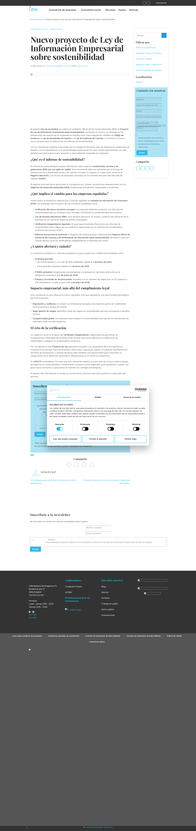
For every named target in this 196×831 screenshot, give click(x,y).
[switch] (85, 429)
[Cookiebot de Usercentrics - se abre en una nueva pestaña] (137, 389)
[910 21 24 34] (152, 3)
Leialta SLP (82, 66)
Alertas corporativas (146, 47)
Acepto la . (100, 541)
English (153, 11)
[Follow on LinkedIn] (144, 3)
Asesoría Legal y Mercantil (47, 29)
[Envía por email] (84, 464)
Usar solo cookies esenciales (65, 439)
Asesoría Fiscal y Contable (148, 53)
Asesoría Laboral (144, 59)
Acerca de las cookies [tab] (132, 397)
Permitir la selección (98, 439)
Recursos (110, 9)
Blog (103, 586)
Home (32, 19)
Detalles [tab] (98, 397)
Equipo (122, 9)
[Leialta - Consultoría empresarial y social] (37, 10)
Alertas (40, 19)
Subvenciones (108, 615)
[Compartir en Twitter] (76, 464)
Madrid (139, 82)
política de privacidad (64, 540)
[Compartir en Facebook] (69, 464)
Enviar (40, 434)
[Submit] (164, 35)
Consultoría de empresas (62, 9)
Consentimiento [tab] (64, 397)
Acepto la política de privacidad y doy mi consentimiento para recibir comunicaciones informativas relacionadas (151, 142)
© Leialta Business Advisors (98, 827)
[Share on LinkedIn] (92, 464)
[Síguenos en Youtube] (148, 3)
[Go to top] (191, 827)
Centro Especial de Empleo (149, 70)
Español (147, 11)
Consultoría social (91, 9)
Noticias (133, 9)
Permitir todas (131, 439)
